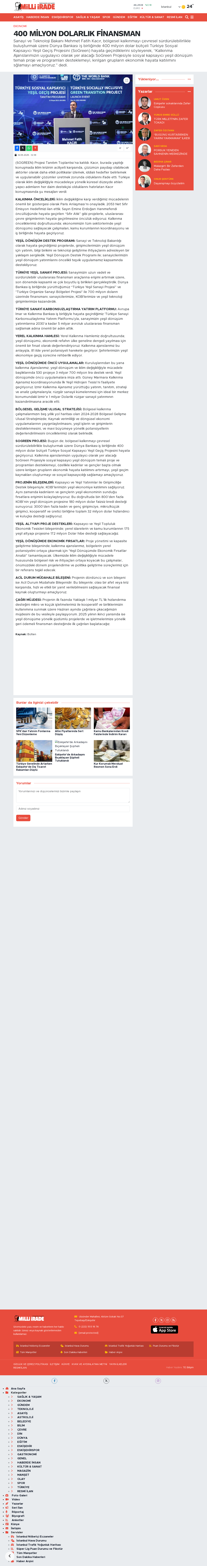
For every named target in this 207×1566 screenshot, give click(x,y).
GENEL (21, 1458)
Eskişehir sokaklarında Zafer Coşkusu (172, 105)
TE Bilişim (188, 1367)
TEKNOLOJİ (24, 1409)
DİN (19, 1433)
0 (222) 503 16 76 (89, 1326)
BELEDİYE (23, 1421)
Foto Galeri (19, 1495)
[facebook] (54, 1381)
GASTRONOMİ (26, 1454)
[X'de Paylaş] (23, 148)
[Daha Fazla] (35, 148)
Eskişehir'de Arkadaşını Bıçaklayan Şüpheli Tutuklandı (70, 757)
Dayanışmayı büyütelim (169, 183)
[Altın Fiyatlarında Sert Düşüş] (73, 718)
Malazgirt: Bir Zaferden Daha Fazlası (169, 168)
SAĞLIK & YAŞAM (88, 17)
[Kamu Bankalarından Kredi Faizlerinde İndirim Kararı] (112, 718)
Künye (15, 1524)
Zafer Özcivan (164, 130)
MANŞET (22, 1474)
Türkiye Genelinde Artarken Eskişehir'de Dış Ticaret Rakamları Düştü (34, 767)
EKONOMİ (20, 26)
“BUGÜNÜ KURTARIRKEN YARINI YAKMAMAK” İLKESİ (172, 136)
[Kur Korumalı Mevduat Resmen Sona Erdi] (112, 750)
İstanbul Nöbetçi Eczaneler (35, 1346)
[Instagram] (167, 1320)
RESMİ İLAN (174, 17)
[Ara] (187, 17)
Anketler (17, 1520)
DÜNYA (21, 1438)
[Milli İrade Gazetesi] (34, 6)
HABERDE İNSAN (37, 17)
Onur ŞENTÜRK (164, 179)
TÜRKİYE (22, 1487)
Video (15, 1499)
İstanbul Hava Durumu (77, 1346)
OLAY (20, 1479)
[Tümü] (189, 79)
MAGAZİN (23, 1470)
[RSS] (173, 1320)
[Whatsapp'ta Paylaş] (29, 148)
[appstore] (164, 1329)
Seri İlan (17, 1507)
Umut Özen (161, 99)
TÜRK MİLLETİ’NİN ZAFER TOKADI (171, 121)
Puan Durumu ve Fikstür (166, 1346)
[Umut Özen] (144, 103)
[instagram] (158, 1381)
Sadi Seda (160, 146)
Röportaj (17, 1512)
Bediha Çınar (162, 162)
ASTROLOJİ (24, 1417)
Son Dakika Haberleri (75, 1352)
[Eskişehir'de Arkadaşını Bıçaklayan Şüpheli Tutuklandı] (73, 746)
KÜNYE (65, 1364)
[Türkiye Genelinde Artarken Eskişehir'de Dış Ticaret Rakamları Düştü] (34, 750)
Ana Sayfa (18, 1388)
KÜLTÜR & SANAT (152, 17)
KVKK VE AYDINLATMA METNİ (89, 1364)
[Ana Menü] (191, 17)
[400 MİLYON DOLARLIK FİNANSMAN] (73, 109)
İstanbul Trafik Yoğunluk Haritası (126, 1346)
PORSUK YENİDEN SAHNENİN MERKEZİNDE (170, 152)
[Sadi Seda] (144, 149)
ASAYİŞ (18, 17)
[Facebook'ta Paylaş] (17, 148)
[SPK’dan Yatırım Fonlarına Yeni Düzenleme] (34, 718)
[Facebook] (155, 1320)
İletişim (16, 1528)
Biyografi (17, 1516)
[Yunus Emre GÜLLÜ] (144, 118)
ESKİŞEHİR (24, 1446)
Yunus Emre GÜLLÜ (166, 115)
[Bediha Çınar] (144, 165)
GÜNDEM (119, 17)
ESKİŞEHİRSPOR (62, 17)
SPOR (106, 17)
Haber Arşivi (115, 1352)
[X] (161, 1320)
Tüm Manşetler (28, 1352)
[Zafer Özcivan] (144, 134)
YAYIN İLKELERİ (118, 1364)
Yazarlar (17, 1503)
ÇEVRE (21, 1429)
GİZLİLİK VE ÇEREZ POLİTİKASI (30, 1364)
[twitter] (106, 1381)
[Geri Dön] (10, 1556)
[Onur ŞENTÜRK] (144, 181)
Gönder (23, 818)
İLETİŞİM (54, 1364)
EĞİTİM (132, 17)
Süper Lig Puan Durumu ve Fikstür (39, 1548)
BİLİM (20, 1425)
